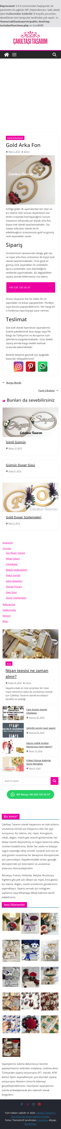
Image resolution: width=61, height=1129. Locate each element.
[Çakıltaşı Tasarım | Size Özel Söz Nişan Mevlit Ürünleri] (6, 55)
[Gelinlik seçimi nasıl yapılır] (13, 730)
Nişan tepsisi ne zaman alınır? (27, 673)
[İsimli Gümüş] (30, 409)
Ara (54, 781)
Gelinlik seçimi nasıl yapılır (41, 728)
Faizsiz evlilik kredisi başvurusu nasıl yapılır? (39, 745)
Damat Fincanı (14, 586)
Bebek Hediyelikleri (16, 569)
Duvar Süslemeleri (15, 138)
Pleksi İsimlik (13, 575)
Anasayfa (8, 542)
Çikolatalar (12, 564)
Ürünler (7, 548)
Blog (5, 621)
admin (27, 151)
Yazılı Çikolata (46, 390)
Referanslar (9, 604)
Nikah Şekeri (13, 558)
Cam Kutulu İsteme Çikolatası (36, 711)
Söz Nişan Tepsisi (15, 553)
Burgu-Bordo (13, 382)
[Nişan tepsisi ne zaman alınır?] (30, 644)
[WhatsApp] (42, 366)
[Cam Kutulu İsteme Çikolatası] (13, 713)
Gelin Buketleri (14, 581)
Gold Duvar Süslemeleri (23, 517)
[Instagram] (18, 366)
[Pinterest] (30, 366)
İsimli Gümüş (16, 442)
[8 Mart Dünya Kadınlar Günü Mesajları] (13, 764)
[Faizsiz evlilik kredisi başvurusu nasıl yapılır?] (13, 747)
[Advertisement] (30, 90)
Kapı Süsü (11, 592)
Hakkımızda (9, 610)
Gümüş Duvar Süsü (20, 465)
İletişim (7, 615)
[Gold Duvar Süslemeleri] (30, 484)
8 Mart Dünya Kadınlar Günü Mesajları (38, 762)
